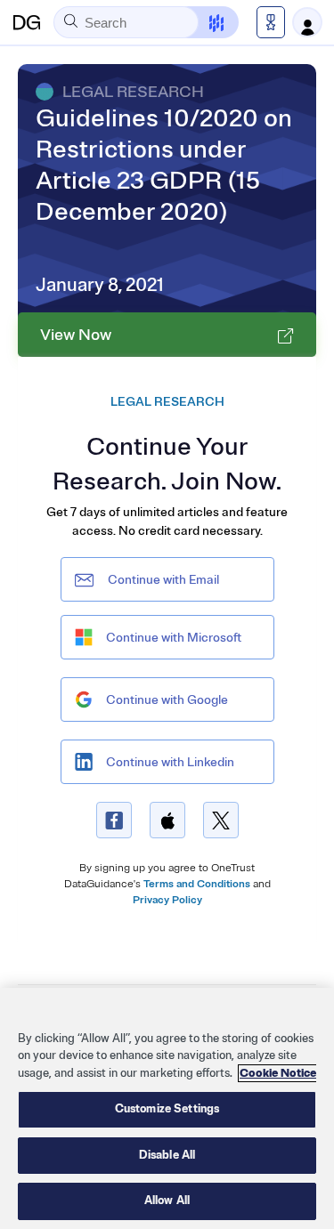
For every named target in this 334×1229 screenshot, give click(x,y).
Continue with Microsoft (173, 637)
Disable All (167, 1155)
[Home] (26, 22)
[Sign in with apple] (167, 820)
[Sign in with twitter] (221, 820)
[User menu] (307, 22)
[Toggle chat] (205, 22)
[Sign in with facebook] (114, 820)
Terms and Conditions (196, 884)
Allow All (167, 1200)
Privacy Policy (167, 900)
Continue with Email (163, 579)
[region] (167, 1108)
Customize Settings (167, 1109)
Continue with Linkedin (170, 762)
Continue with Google (167, 699)
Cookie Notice (278, 1073)
